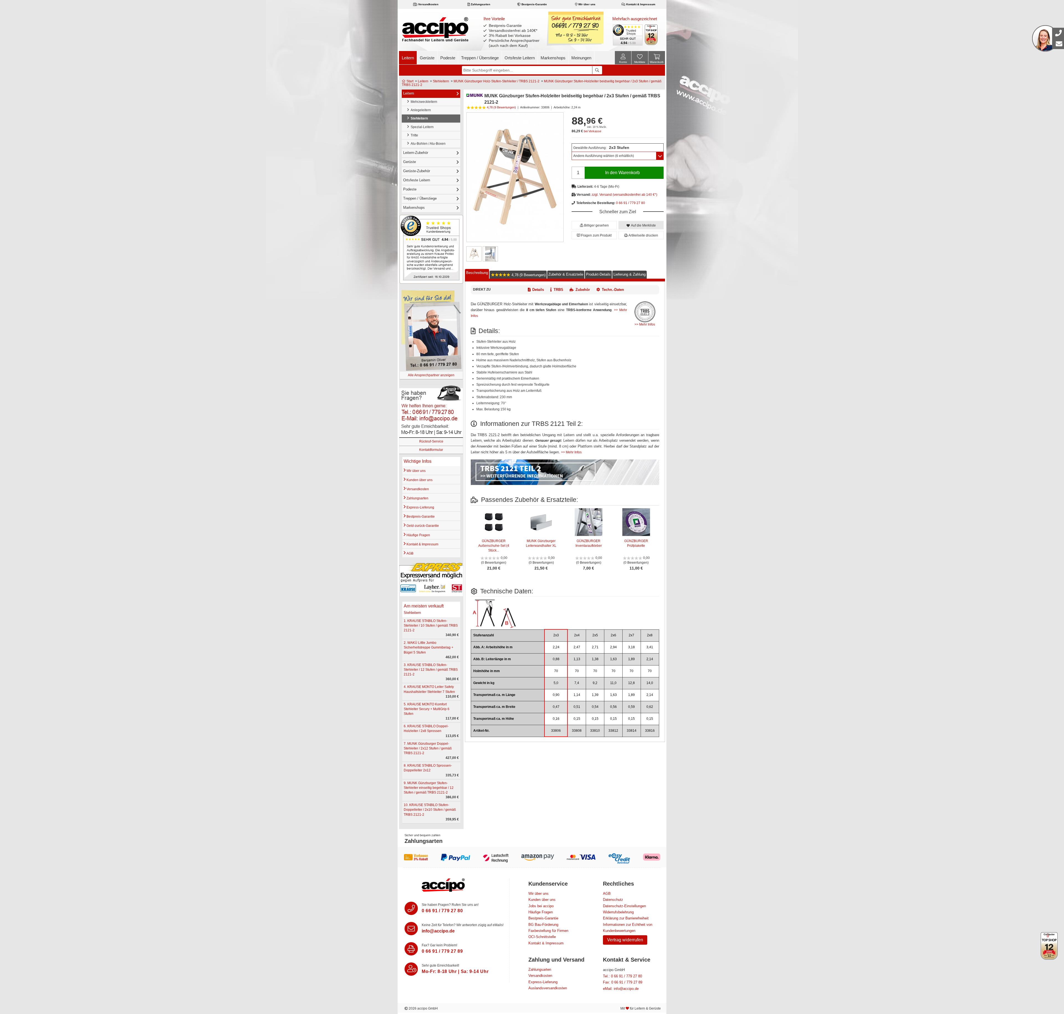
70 (556, 671)
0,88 (556, 659)
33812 (613, 731)
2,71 (595, 647)
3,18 (631, 647)
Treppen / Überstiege (480, 57)
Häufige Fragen (418, 535)
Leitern (408, 57)
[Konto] (623, 57)
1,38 (595, 659)
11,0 (613, 683)
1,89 (631, 659)
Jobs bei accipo (541, 906)
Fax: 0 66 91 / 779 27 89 (622, 982)
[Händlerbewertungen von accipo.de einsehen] (431, 249)
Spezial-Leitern (421, 127)
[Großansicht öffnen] (515, 177)
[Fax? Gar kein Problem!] (411, 948)
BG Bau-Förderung (543, 924)
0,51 (577, 707)
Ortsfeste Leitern (520, 57)
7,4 (576, 683)
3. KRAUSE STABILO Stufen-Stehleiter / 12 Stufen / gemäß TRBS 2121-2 (431, 669)
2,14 (649, 659)
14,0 (649, 683)
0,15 (577, 719)
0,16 (556, 719)
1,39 (595, 695)
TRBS (558, 290)
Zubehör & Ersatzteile (565, 274)
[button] (594, 225)
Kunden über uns (419, 480)
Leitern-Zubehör (415, 153)
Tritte (413, 135)
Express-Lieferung (420, 507)
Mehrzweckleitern (423, 102)
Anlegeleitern (420, 110)
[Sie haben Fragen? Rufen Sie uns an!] (411, 908)
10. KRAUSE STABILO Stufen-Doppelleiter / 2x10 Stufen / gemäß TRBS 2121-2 (430, 809)
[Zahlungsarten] (532, 857)
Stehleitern (441, 81)
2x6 (613, 635)
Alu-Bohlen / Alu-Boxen (427, 144)
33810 (595, 731)
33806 (556, 731)
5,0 (556, 683)
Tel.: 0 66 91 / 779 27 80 (622, 976)
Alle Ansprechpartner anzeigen (431, 375)
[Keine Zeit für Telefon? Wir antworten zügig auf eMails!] (411, 928)
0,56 (613, 707)
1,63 (613, 659)
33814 (631, 731)
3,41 (649, 647)
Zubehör (583, 290)
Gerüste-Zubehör (416, 171)
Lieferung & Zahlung (629, 274)
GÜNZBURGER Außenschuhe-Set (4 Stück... (493, 545)
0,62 (649, 707)
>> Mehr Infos (645, 324)
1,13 (577, 659)
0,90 (556, 695)
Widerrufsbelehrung (618, 912)
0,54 (595, 707)
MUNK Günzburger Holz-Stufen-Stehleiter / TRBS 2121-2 (496, 81)
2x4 (577, 635)
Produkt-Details (598, 274)
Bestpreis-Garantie (534, 4)
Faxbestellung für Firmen (548, 931)
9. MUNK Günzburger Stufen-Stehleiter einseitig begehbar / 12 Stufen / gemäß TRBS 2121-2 (429, 787)
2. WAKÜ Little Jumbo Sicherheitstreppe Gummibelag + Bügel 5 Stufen (428, 647)
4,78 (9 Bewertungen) (528, 275)
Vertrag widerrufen (625, 939)
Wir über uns (586, 4)
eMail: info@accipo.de (621, 989)
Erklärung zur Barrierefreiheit (626, 918)
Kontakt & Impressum (640, 4)
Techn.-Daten (613, 290)
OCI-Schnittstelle (542, 937)
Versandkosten (427, 4)
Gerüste (427, 57)
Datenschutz (613, 900)
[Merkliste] (639, 58)
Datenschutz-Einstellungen (624, 906)
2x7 (631, 635)
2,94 (613, 647)
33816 (650, 731)
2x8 (650, 635)
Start (409, 81)
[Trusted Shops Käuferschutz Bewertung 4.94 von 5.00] (627, 34)
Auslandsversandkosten (547, 988)
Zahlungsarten (480, 4)
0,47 (556, 707)
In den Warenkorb (622, 172)
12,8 (631, 683)
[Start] (435, 29)
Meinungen (581, 57)
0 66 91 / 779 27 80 (630, 203)
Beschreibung (477, 273)
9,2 (595, 683)
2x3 (556, 635)
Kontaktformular (431, 450)
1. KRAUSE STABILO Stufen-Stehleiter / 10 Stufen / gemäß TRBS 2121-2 (431, 625)
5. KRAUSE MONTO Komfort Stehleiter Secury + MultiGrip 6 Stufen (426, 709)
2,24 (556, 647)
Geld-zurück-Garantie (422, 526)
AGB (409, 553)
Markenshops (553, 57)
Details (538, 290)
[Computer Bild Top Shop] (651, 34)
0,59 (631, 707)
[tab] (477, 274)
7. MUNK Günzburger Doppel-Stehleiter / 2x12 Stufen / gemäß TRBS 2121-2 (428, 748)
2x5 (595, 635)
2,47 (577, 647)
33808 (577, 731)
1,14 (577, 695)
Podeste (447, 57)
